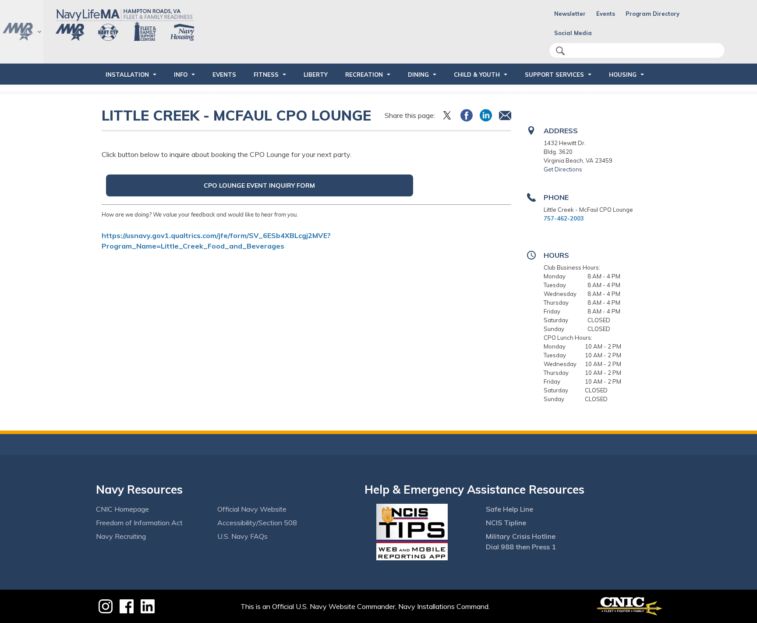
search (560, 50)
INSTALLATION (127, 74)
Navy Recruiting (121, 536)
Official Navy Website (252, 509)
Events (605, 13)
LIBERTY (316, 74)
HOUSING (623, 74)
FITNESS (266, 74)
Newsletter (570, 13)
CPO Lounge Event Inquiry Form (259, 185)
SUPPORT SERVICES (554, 74)
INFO (180, 74)
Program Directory (652, 13)
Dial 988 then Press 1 (521, 546)
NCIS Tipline (506, 522)
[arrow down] (21, 32)
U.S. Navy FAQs (242, 536)
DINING (418, 74)
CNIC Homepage (122, 509)
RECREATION (364, 74)
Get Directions (563, 169)
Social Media (573, 32)
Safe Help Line (509, 509)
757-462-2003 (564, 218)
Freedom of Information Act (139, 522)
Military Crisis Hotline (520, 536)
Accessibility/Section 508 (257, 522)
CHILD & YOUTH (477, 74)
